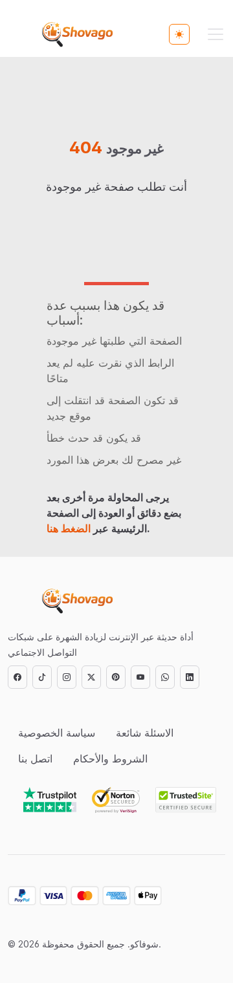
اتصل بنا (35, 758)
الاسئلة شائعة (144, 732)
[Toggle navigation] (215, 34)
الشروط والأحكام (110, 758)
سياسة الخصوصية (56, 732)
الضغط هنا (69, 528)
